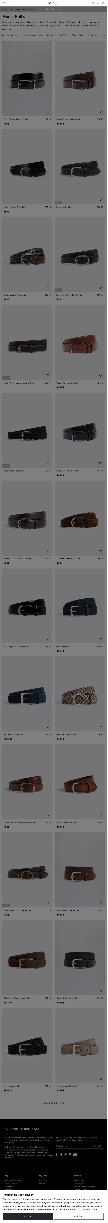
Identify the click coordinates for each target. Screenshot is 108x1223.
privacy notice (90, 1209)
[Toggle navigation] (3, 3)
